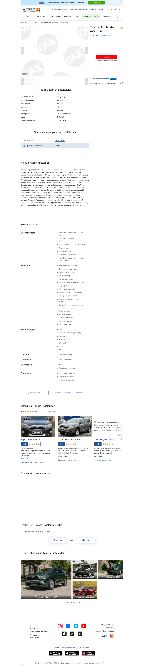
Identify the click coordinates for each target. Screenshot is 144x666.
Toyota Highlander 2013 (32, 439)
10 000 (102, 9)
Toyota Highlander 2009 (69, 439)
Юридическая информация (35, 636)
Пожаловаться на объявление (70, 393)
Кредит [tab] (57, 540)
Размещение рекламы (39, 631)
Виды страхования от (100, 79)
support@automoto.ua (105, 631)
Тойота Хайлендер (47, 22)
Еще (116, 17)
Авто (31, 22)
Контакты (34, 628)
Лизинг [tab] (86, 540)
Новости (106, 17)
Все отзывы (91, 17)
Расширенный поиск (60, 9)
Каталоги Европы (71, 17)
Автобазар (24, 22)
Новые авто (40, 17)
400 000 (91, 9)
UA (116, 9)
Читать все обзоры (71, 602)
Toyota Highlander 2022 (105, 439)
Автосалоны (55, 17)
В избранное (34, 393)
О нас (32, 625)
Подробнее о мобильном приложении (72, 647)
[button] (119, 440)
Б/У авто (27, 17)
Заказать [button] (96, 2)
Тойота (37, 22)
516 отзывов (51, 412)
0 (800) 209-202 (107, 625)
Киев (57, 22)
